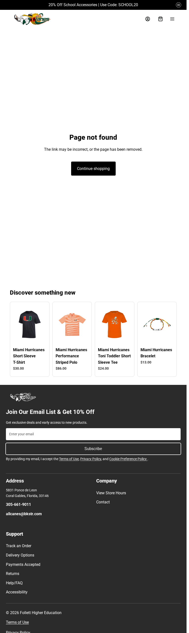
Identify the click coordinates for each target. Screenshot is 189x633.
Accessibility (17, 592)
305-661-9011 (18, 504)
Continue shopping (93, 168)
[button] (178, 5)
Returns (12, 573)
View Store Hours (111, 493)
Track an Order (18, 545)
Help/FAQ (14, 583)
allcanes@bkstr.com (24, 514)
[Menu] (172, 19)
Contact (103, 502)
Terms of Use (69, 459)
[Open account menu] (147, 19)
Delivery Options (20, 555)
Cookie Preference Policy (128, 459)
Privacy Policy (90, 459)
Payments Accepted (23, 564)
